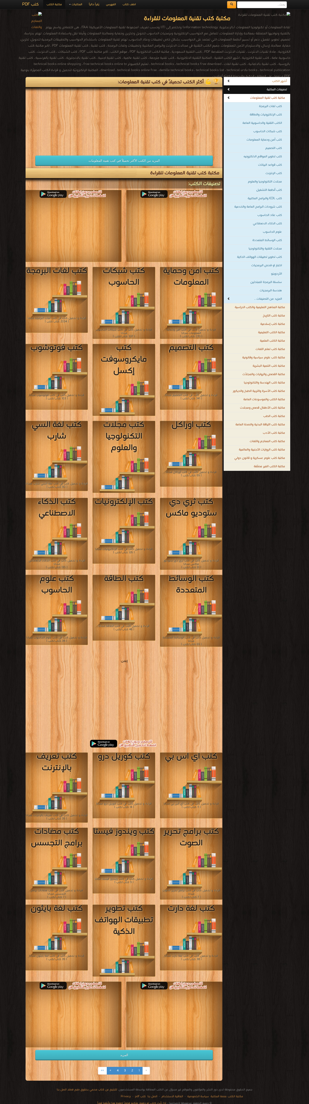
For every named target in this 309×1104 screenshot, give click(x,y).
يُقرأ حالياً (94, 4)
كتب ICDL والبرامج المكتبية (265, 198)
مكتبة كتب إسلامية (272, 324)
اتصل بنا (152, 1096)
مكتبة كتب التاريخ (274, 316)
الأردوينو (276, 274)
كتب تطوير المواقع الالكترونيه (263, 156)
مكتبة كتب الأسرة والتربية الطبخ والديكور (259, 391)
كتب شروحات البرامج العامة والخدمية (258, 207)
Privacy (126, 1096)
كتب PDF (30, 4)
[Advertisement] (74, 119)
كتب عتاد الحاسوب (269, 215)
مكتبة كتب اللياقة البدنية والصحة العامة (260, 424)
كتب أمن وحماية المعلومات (264, 140)
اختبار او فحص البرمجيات (266, 265)
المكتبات (76, 4)
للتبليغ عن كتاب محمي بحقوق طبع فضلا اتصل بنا (87, 1089)
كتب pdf (140, 1096)
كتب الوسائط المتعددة (267, 240)
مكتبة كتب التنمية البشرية (269, 366)
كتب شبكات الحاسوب (267, 131)
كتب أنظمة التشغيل (269, 190)
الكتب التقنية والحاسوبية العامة (262, 123)
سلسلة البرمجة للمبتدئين (266, 282)
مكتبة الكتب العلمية (272, 341)
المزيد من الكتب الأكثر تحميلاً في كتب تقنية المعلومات (124, 160)
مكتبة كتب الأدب (274, 433)
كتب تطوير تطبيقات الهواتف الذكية (259, 257)
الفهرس (111, 4)
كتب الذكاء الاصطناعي (267, 223)
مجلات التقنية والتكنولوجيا (265, 248)
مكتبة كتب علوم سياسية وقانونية (263, 357)
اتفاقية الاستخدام (172, 1096)
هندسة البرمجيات (271, 290)
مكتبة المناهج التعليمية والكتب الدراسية (260, 307)
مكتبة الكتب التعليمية (271, 332)
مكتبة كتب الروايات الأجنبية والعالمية (262, 450)
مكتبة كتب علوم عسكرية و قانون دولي (259, 458)
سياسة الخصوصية (198, 1096)
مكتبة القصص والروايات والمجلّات (263, 374)
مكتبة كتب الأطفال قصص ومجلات (262, 408)
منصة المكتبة (218, 1096)
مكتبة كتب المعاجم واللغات (267, 441)
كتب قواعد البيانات (270, 165)
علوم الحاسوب (272, 232)
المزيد (124, 1055)
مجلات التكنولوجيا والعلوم (265, 181)
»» (102, 1070)
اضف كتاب (129, 4)
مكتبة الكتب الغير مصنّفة (269, 466)
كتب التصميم (273, 148)
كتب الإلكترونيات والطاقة (266, 114)
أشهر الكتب (279, 81)
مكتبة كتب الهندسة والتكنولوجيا (264, 383)
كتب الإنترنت (274, 173)
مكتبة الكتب (54, 4)
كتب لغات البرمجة (270, 106)
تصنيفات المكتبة (277, 89)
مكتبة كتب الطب (274, 416)
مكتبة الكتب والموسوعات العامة (264, 399)
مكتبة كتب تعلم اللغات (270, 349)
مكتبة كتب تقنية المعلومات (267, 98)
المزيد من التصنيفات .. (268, 299)
